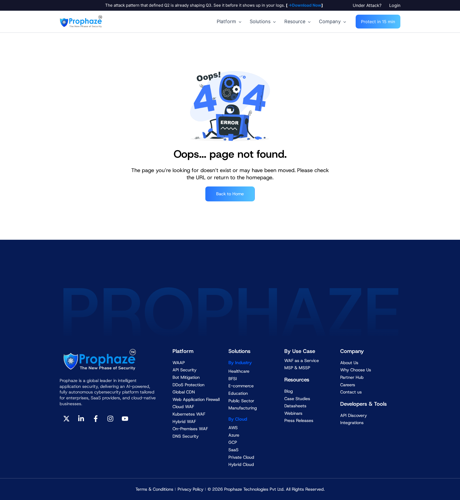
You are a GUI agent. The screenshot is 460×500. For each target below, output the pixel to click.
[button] (368, 5)
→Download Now (304, 5)
